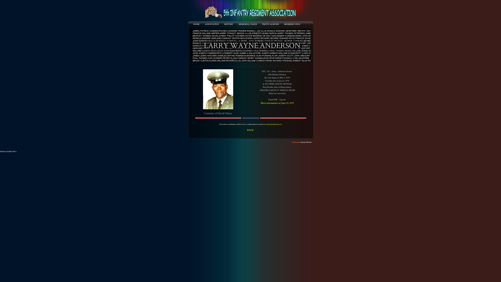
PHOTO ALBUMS (270, 24)
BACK (250, 130)
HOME (196, 24)
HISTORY (228, 24)
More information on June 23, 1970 (277, 103)
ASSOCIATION (212, 24)
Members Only (292, 24)
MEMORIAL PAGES (247, 24)
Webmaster (296, 142)
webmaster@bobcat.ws (274, 124)
